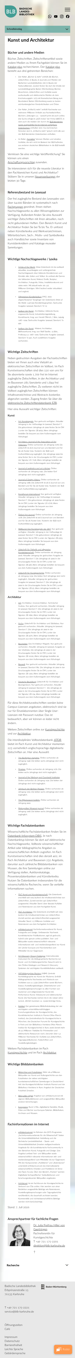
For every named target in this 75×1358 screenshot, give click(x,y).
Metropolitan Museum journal (31, 808)
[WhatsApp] (49, 16)
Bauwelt (21, 664)
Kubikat (21, 1006)
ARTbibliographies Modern (29, 974)
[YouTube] (55, 16)
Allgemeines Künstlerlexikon (30, 297)
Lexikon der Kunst (25, 311)
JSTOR (57, 740)
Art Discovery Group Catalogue (31, 956)
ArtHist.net (22, 1183)
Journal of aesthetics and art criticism (34, 468)
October (21, 769)
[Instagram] (61, 16)
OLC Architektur (25, 912)
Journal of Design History (29, 480)
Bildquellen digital (25, 1096)
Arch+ (20, 624)
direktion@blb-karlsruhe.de (49, 1245)
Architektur (24, 733)
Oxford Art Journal (26, 515)
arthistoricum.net (25, 929)
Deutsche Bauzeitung (27, 682)
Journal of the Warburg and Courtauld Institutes (39, 777)
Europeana (23, 1107)
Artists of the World (26, 267)
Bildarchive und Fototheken (30, 1072)
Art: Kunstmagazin (25, 421)
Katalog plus (15, 67)
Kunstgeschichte (55, 729)
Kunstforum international (29, 494)
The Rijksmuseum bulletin (29, 800)
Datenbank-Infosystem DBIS (24, 836)
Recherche (13, 1265)
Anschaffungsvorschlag (21, 162)
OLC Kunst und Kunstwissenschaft (33, 895)
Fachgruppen (15, 207)
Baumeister (23, 644)
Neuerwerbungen (45, 176)
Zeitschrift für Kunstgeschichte (31, 573)
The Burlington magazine (28, 758)
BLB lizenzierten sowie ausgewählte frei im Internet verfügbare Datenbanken (40, 125)
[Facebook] (67, 16)
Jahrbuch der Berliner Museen (31, 789)
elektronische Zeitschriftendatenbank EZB (32, 403)
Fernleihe (31, 139)
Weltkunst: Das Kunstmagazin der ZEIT (34, 529)
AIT (19, 603)
